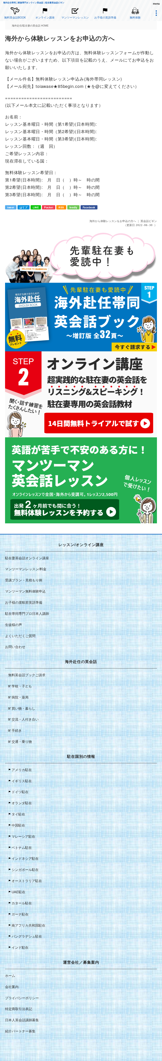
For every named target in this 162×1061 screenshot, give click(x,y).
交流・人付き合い (25, 719)
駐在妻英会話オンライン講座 (27, 558)
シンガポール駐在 (25, 869)
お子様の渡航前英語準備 (23, 602)
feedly (73, 207)
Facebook (89, 207)
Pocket (48, 207)
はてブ (24, 207)
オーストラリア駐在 (27, 880)
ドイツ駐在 (20, 791)
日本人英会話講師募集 (22, 1019)
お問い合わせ (15, 646)
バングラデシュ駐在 (27, 936)
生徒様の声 (13, 624)
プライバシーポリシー (22, 997)
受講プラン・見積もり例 (23, 580)
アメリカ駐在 (22, 769)
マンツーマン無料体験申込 (25, 591)
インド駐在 (20, 947)
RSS (61, 207)
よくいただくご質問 (20, 635)
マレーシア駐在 (23, 836)
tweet (10, 207)
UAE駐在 (18, 891)
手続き (17, 730)
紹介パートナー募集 (20, 1031)
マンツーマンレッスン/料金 (25, 568)
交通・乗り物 (22, 741)
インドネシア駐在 (25, 858)
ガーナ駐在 (20, 914)
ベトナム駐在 (22, 847)
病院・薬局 (20, 697)
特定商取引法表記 (18, 1008)
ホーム (10, 975)
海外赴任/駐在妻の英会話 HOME (30, 25)
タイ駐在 (18, 814)
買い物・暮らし (23, 708)
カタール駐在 (22, 903)
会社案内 (12, 986)
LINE (36, 207)
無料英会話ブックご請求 (26, 674)
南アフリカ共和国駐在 (28, 925)
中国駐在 (18, 825)
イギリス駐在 (22, 780)
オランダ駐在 (22, 802)
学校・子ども (22, 686)
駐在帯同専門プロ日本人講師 (27, 613)
